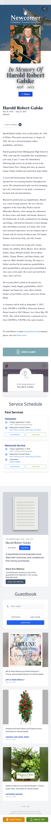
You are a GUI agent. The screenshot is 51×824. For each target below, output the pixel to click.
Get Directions (15, 435)
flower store (21, 335)
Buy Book (24, 548)
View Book (12, 548)
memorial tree (31, 331)
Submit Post (25, 622)
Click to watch (15, 462)
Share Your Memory (15, 582)
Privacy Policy (18, 813)
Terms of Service (31, 813)
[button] (26, 650)
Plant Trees (36, 435)
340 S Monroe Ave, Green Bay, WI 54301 (25, 430)
